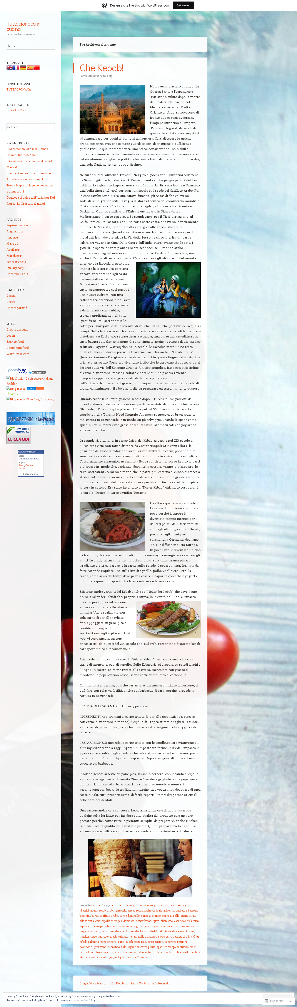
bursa (95, 915)
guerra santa (162, 926)
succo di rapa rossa (115, 952)
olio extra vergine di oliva (176, 936)
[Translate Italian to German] (23, 68)
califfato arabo (109, 915)
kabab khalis (156, 931)
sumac (132, 952)
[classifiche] (31, 424)
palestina (93, 941)
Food (21, 465)
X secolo (102, 957)
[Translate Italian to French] (16, 68)
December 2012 (17, 274)
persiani (182, 941)
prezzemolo (101, 947)
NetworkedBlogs (27, 451)
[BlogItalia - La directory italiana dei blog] (31, 384)
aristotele (120, 910)
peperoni (170, 941)
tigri (150, 952)
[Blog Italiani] (16, 389)
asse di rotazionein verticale (144, 910)
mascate (103, 936)
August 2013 (15, 231)
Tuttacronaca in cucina (23, 26)
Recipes (23, 468)
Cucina (95, 905)
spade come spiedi (168, 947)
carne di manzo (151, 915)
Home (11, 46)
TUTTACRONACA (19, 89)
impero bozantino (182, 926)
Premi (11, 301)
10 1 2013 (129, 905)
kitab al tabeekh (174, 931)
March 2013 (14, 255)
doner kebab (143, 921)
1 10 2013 (117, 905)
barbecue (181, 910)
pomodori (86, 947)
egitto (155, 921)
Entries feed (15, 341)
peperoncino (155, 941)
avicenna (169, 910)
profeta (115, 947)
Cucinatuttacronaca (29, 458)
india (105, 931)
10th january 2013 (182, 905)
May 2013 (13, 243)
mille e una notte (148, 936)
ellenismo (167, 921)
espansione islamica (186, 921)
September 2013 (18, 225)
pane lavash (125, 941)
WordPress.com (18, 354)
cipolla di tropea (112, 921)
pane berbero (108, 941)
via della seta (87, 957)
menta (132, 936)
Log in (11, 335)
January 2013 (15, 268)
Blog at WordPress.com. (95, 983)
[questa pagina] (35, 389)
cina (97, 921)
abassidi (84, 910)
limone (189, 931)
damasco (129, 921)
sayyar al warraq (138, 947)
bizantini (85, 915)
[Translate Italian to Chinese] (36, 68)
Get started (183, 5)
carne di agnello (130, 915)
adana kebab (98, 910)
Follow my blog (30, 474)
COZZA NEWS (16, 110)
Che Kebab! (101, 68)
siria (152, 947)
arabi (110, 910)
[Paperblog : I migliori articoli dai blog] (18, 373)
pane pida (140, 941)
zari (130, 957)
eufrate (130, 926)
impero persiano (90, 931)
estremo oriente (115, 926)
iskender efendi (118, 931)
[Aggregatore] (37, 373)
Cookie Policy (87, 1000)
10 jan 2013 (163, 905)
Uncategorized (17, 308)
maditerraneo (88, 936)
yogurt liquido (117, 957)
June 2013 (13, 237)
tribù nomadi (163, 952)
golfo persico (144, 926)
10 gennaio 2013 (145, 905)
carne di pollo (171, 915)
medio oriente (118, 936)
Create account (17, 329)
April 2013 (13, 249)
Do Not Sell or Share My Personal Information (141, 983)
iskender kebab (138, 931)
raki (123, 947)
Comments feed (18, 348)
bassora (193, 910)
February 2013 (16, 262)
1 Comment (142, 957)
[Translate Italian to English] (10, 68)
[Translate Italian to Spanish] (30, 68)
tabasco (142, 952)
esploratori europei (91, 926)
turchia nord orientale (186, 952)
